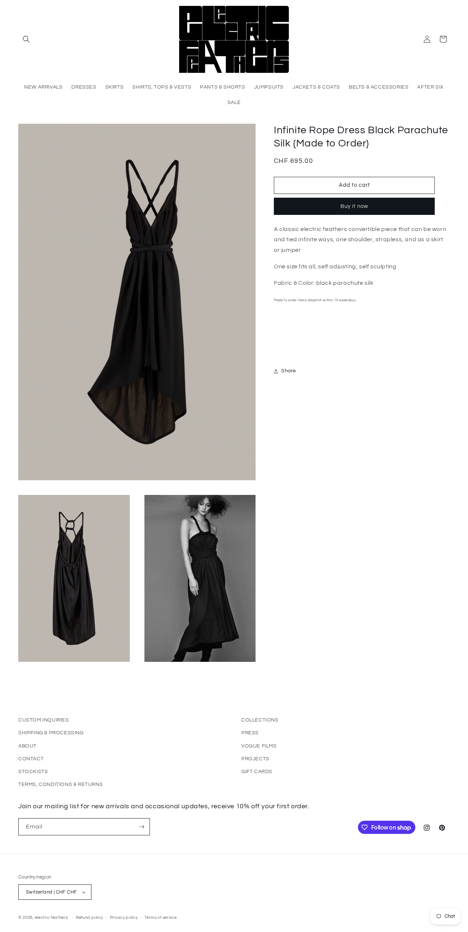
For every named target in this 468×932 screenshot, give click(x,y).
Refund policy (89, 918)
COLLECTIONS (260, 720)
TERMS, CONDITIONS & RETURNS (60, 784)
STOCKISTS (33, 771)
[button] (26, 39)
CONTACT (31, 758)
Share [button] (288, 370)
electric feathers (51, 918)
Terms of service (160, 918)
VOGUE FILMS (259, 746)
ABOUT (27, 746)
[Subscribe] (141, 826)
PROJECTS (255, 758)
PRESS (250, 732)
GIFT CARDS (256, 771)
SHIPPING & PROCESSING (51, 732)
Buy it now (354, 206)
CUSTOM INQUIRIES (43, 720)
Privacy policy (124, 918)
